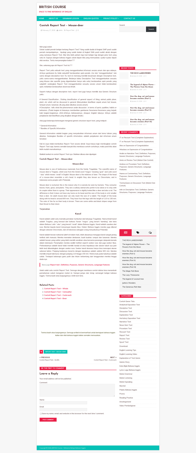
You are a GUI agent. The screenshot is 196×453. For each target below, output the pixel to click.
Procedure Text (125, 328)
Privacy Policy (110, 18)
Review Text (124, 339)
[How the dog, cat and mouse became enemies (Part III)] (124, 124)
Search (122, 25)
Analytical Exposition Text (129, 305)
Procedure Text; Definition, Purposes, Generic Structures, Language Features (135, 167)
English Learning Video (128, 354)
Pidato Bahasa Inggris (128, 390)
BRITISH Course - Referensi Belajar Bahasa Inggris (69, 448)
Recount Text (124, 332)
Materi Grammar (125, 374)
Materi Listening (125, 378)
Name (42, 400)
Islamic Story (124, 362)
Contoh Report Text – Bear (55, 298)
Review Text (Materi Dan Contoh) (140, 160)
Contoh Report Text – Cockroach (57, 295)
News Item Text (125, 325)
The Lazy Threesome (130, 275)
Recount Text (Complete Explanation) (139, 137)
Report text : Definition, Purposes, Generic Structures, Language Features (80, 265)
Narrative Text (125, 322)
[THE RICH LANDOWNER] (124, 78)
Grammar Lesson (71, 18)
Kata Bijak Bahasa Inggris (129, 366)
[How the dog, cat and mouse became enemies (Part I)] (124, 101)
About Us (53, 18)
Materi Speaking (125, 382)
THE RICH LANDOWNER (140, 73)
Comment (43, 382)
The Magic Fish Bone (130, 271)
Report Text (70, 30)
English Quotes (91, 18)
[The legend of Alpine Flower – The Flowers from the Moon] (124, 89)
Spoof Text (124, 342)
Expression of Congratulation (137, 145)
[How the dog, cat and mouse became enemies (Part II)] (124, 112)
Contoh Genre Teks (127, 301)
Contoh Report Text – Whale (56, 288)
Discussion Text (125, 311)
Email (42, 407)
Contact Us (129, 18)
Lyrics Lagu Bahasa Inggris (130, 370)
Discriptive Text (125, 308)
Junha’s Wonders (129, 283)
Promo (122, 394)
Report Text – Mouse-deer (55, 352)
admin (60, 30)
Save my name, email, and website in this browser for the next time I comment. (73, 413)
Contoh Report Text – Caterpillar (58, 292)
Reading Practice (126, 398)
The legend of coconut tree (133, 279)
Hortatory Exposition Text (129, 318)
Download (123, 346)
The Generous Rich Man (131, 287)
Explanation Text (126, 315)
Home (41, 18)
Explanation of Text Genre (129, 358)
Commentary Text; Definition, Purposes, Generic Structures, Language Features (135, 176)
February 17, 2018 (49, 30)
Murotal (122, 386)
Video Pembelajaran (127, 406)
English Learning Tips (127, 350)
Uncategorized (125, 402)
